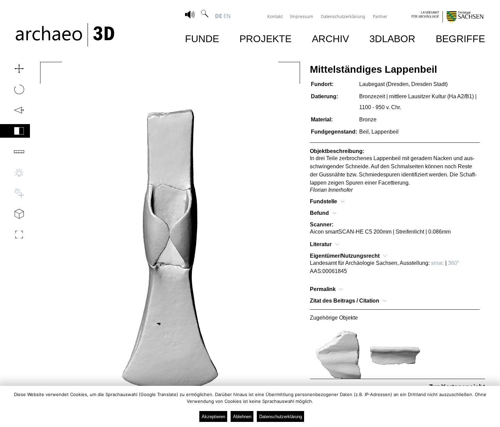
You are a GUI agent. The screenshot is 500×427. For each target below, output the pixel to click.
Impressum (301, 16)
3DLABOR (392, 38)
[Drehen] (15, 89)
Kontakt (275, 16)
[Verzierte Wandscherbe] (338, 356)
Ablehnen (242, 416)
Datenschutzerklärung (343, 16)
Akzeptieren (213, 416)
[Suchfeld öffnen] (205, 16)
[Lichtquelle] (15, 193)
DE (218, 16)
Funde (202, 38)
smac (437, 263)
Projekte (265, 38)
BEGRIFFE (460, 38)
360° (453, 263)
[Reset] (15, 110)
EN (227, 16)
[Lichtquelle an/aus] (15, 172)
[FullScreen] (15, 234)
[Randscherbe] (395, 356)
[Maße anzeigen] (15, 151)
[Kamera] (15, 214)
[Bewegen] (15, 68)
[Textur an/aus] (15, 131)
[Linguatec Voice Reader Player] (190, 15)
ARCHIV (330, 38)
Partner (380, 16)
